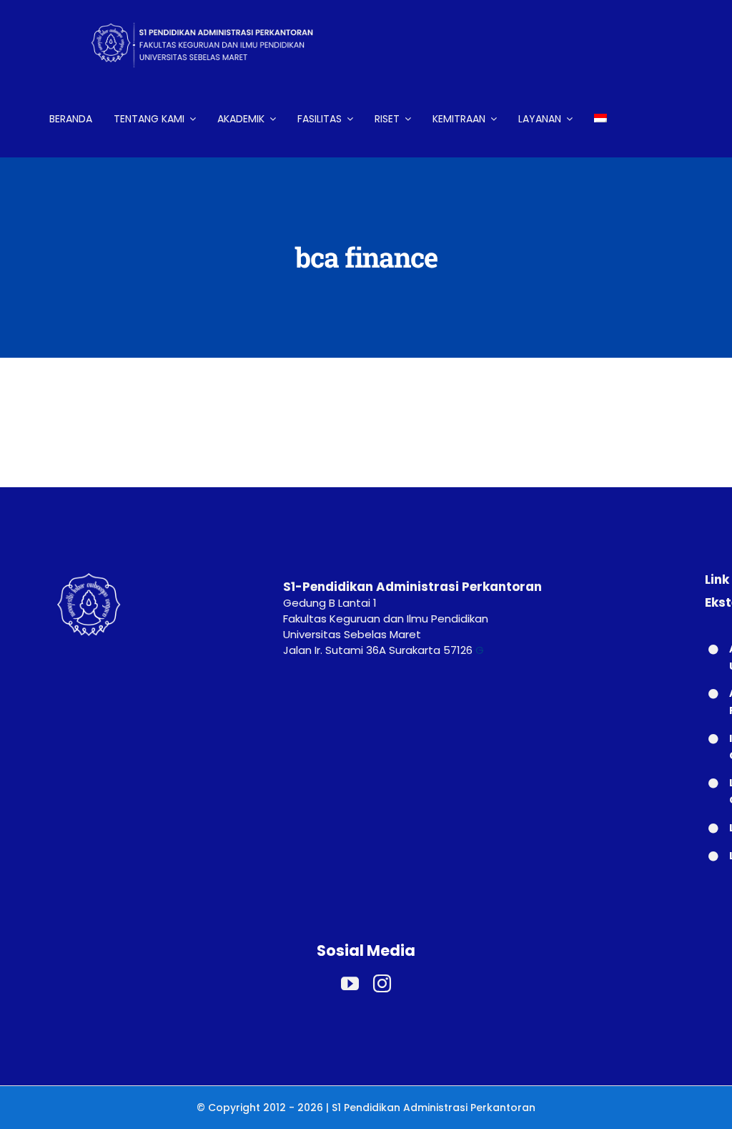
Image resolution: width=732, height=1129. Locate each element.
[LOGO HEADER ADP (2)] (213, 12)
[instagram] (382, 983)
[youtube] (350, 983)
